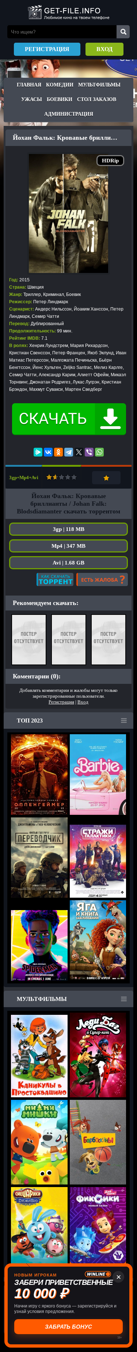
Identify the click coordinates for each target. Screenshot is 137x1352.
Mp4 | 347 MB (68, 546)
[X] (79, 452)
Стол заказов (96, 99)
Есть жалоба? (102, 579)
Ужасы (31, 99)
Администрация (68, 114)
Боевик (73, 294)
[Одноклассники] (58, 452)
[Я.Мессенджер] (38, 452)
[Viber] (89, 452)
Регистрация (47, 49)
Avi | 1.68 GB (68, 563)
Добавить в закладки (106, 477)
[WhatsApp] (99, 452)
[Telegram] (68, 452)
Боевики (59, 99)
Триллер (32, 294)
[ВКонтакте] (48, 452)
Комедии (59, 85)
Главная (29, 85)
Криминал (53, 294)
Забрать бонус (68, 1327)
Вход (104, 49)
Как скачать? (55, 579)
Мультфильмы (99, 85)
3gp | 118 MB (68, 529)
